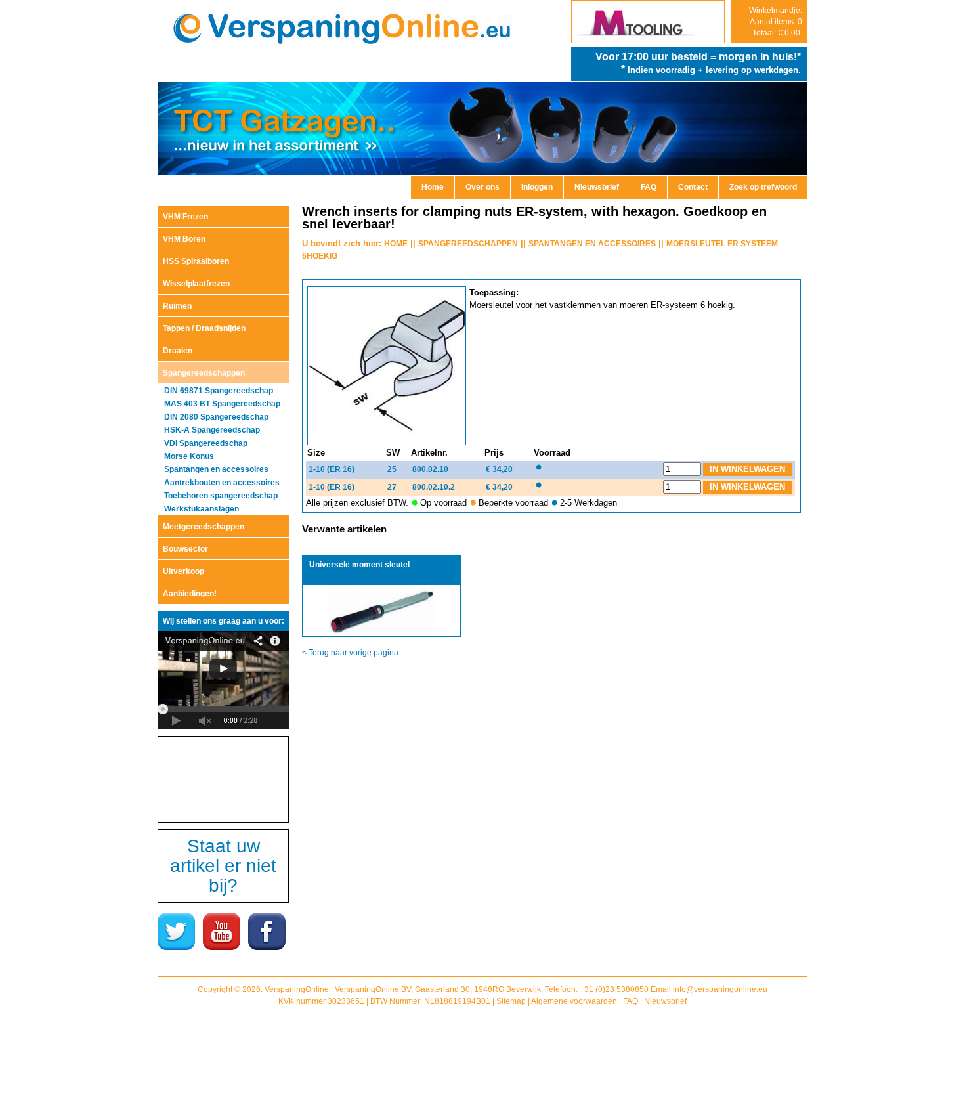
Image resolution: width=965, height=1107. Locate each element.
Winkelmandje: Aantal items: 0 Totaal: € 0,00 (775, 21)
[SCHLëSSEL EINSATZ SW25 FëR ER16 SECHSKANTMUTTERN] (388, 442)
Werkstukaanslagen (201, 508)
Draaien (177, 350)
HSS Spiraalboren (196, 261)
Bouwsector (185, 549)
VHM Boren (184, 239)
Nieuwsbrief (596, 187)
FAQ (648, 187)
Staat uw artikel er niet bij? (223, 866)
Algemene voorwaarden (574, 1001)
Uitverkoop (183, 571)
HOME (396, 243)
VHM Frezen (185, 216)
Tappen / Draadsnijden (204, 328)
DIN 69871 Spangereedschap (218, 390)
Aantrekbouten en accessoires (222, 482)
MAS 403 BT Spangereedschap (222, 403)
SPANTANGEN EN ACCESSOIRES (592, 243)
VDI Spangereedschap (205, 443)
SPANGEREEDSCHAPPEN (468, 243)
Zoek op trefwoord (763, 187)
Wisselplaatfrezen (196, 283)
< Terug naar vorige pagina (350, 652)
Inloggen (537, 187)
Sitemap (511, 1001)
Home (432, 187)
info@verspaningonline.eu (720, 989)
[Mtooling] (648, 40)
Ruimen (177, 306)
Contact (693, 187)
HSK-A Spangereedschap (212, 430)
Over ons (482, 187)
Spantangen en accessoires (216, 469)
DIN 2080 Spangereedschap (216, 417)
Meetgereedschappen (203, 526)
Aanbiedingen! (190, 593)
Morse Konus (189, 456)
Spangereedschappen (204, 373)
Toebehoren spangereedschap (221, 495)
